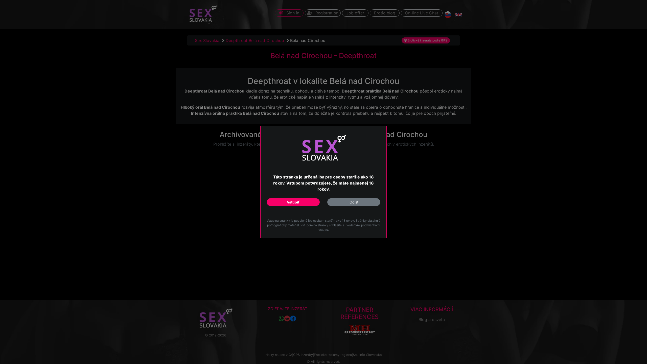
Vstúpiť (293, 202)
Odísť (354, 202)
